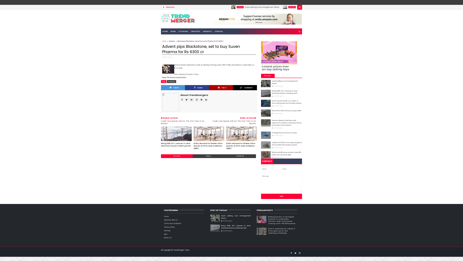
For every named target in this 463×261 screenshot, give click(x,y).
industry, (169, 57)
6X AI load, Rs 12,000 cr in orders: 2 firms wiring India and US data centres (286, 102)
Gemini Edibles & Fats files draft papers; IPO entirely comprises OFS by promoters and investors (287, 122)
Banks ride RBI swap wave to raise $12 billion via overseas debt (286, 153)
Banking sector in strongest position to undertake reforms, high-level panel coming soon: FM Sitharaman (282, 220)
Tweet (176, 88)
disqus (208, 156)
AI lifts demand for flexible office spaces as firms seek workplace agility (208, 146)
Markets (207, 31)
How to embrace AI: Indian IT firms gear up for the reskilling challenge (281, 231)
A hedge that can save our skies (284, 133)
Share (200, 88)
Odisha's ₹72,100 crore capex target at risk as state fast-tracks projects (287, 143)
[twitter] (295, 253)
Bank (173, 31)
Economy (183, 31)
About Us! (168, 237)
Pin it (224, 88)
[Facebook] (299, 2)
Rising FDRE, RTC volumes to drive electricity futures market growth (176, 144)
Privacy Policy (169, 227)
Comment (248, 88)
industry (281, 7)
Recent (268, 76)
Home (165, 31)
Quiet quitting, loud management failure (251, 7)
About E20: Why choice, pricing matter (286, 110)
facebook (240, 156)
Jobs (165, 234)
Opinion (229, 7)
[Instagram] (295, 2)
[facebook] (291, 253)
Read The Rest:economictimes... (174, 77)
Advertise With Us (171, 220)
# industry (171, 81)
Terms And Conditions (172, 223)
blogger (177, 156)
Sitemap (167, 230)
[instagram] (299, 253)
